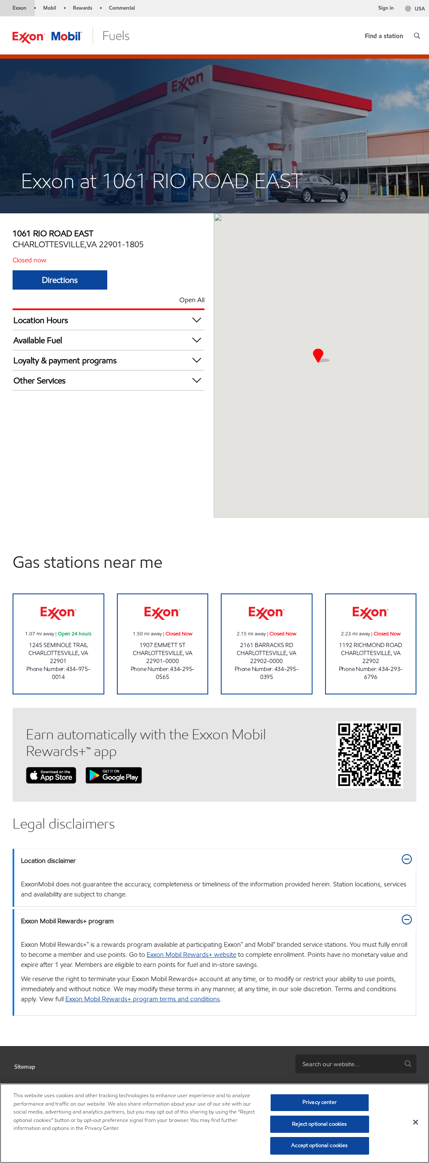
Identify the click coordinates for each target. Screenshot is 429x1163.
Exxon (19, 7)
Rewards (82, 7)
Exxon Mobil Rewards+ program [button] (67, 921)
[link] (384, 34)
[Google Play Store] (113, 774)
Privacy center (319, 1102)
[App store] (51, 774)
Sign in (386, 7)
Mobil (49, 7)
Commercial (122, 7)
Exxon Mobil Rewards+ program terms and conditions (142, 999)
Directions (60, 280)
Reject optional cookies (319, 1124)
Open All (191, 299)
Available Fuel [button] (37, 340)
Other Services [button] (39, 380)
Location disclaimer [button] (48, 860)
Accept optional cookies (319, 1145)
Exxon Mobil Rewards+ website (191, 954)
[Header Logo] (71, 35)
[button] (417, 35)
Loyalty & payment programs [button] (65, 360)
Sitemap (24, 1067)
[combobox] (355, 1063)
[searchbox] (347, 1063)
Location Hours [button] (40, 320)
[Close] (415, 1122)
